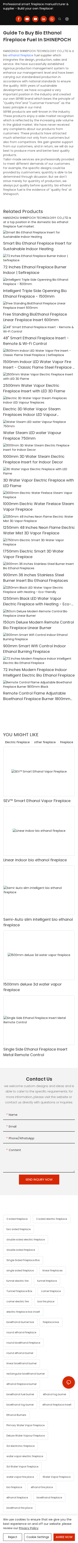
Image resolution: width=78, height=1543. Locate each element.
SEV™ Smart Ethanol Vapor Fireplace (37, 800)
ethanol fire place (42, 1487)
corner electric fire (17, 1301)
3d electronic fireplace (20, 1446)
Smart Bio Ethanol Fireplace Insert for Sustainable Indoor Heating (37, 246)
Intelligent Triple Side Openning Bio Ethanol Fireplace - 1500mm (35, 293)
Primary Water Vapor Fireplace (25, 1425)
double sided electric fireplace (25, 1239)
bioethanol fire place (19, 1508)
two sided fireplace (18, 1229)
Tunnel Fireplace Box (19, 1291)
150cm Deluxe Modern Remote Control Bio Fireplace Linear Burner (38, 625)
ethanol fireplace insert (56, 1404)
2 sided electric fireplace (51, 1219)
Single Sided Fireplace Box (23, 1260)
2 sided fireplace (16, 1219)
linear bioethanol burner (21, 1363)
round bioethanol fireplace (23, 1342)
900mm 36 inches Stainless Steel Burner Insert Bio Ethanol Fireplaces (35, 577)
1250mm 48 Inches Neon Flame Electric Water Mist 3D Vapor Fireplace (39, 530)
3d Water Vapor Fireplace (22, 1466)
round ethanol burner (19, 1353)
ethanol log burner (54, 1394)
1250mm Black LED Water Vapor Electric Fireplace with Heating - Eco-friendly (37, 601)
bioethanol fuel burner (20, 1394)
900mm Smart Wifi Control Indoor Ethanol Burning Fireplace (34, 648)
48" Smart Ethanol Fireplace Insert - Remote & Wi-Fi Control (36, 340)
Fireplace (66, 742)
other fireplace (45, 742)
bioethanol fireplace (49, 1497)
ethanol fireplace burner (21, 1384)
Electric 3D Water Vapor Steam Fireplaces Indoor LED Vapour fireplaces (32, 411)
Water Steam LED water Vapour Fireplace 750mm (32, 435)
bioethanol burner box (20, 1322)
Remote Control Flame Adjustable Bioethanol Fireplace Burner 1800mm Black (36, 696)
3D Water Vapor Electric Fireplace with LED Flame (38, 483)
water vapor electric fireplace (24, 1456)
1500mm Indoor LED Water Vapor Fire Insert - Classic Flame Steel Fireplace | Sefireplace (38, 364)
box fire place (45, 1301)
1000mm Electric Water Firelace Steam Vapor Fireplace (38, 506)
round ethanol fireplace (21, 1332)
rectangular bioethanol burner (25, 1373)
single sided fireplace (20, 1270)
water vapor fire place (20, 1477)
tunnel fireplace (47, 1281)
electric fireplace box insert (23, 1311)
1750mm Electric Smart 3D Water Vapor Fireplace (33, 554)
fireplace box (51, 1322)
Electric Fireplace (17, 742)
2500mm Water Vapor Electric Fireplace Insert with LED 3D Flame (34, 388)
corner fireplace (51, 1291)
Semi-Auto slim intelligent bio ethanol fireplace (38, 922)
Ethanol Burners (16, 1415)
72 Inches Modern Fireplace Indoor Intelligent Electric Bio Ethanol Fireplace (39, 672)
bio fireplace (14, 1487)
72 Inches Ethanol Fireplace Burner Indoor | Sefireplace (35, 269)
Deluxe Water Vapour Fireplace (25, 1435)
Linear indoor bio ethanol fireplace (35, 860)
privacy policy (28, 1528)
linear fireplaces (52, 1270)
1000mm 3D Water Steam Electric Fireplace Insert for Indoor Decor (33, 459)
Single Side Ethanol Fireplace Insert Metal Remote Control (35, 1052)
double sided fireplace (20, 1250)
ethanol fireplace (20, 55)
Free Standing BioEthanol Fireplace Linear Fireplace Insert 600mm (35, 317)
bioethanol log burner (20, 1404)
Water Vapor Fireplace (57, 1477)
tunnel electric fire (17, 1281)
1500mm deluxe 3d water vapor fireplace (32, 987)
